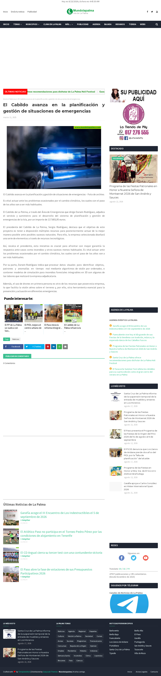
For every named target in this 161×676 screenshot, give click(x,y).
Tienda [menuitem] (132, 24)
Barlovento (114, 630)
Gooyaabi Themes (50, 671)
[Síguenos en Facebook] (121, 559)
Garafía (137, 638)
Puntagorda (139, 642)
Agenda (71, 631)
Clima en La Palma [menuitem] (52, 24)
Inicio (5, 11)
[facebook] (147, 11)
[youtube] (156, 11)
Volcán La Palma (74, 636)
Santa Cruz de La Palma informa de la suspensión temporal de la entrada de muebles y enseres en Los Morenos (140, 398)
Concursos (62, 646)
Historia (83, 651)
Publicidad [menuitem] (83, 24)
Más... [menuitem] (68, 24)
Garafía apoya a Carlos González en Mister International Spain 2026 (140, 486)
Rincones (61, 660)
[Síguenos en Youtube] (145, 559)
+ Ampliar (25, 520)
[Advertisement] (80, 62)
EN (120, 568)
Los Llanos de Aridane (118, 642)
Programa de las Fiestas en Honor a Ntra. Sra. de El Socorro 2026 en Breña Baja (140, 470)
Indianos (93, 651)
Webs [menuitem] (142, 24)
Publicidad (32, 11)
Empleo (61, 651)
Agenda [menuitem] (96, 24)
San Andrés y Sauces (142, 645)
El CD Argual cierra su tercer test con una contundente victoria (61, 552)
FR (128, 568)
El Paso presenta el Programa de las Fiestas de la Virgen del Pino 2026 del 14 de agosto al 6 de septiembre (140, 435)
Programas (81, 641)
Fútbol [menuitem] (9, 31)
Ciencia (79, 660)
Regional (82, 631)
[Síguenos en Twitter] (133, 559)
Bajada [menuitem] (107, 24)
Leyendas (98, 655)
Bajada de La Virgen (78, 646)
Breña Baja (114, 634)
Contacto (154, 671)
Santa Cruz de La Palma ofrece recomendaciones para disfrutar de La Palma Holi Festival (132, 360)
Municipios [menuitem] (31, 24)
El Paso (137, 634)
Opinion (93, 646)
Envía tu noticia (17, 11)
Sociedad (89, 636)
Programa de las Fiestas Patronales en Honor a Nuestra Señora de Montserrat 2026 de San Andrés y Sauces (133, 192)
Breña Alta (138, 630)
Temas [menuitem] (16, 24)
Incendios (78, 655)
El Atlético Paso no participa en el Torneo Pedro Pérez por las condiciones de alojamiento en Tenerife (61, 533)
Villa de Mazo (140, 653)
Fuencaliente (114, 638)
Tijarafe (112, 653)
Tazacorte (138, 649)
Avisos (60, 641)
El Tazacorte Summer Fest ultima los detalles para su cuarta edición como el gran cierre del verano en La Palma (132, 372)
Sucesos (70, 641)
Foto (70, 660)
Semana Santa (64, 655)
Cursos (99, 636)
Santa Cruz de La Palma (119, 649)
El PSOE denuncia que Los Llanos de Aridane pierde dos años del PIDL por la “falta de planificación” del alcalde (141, 454)
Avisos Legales (141, 671)
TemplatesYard (24, 671)
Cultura (61, 636)
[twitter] (152, 11)
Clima (88, 655)
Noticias (12, 99)
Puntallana (114, 645)
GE (124, 568)
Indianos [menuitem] (120, 24)
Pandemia (72, 651)
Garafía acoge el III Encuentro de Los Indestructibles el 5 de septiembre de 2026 (129, 327)
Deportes (93, 631)
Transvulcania (96, 641)
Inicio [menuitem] (6, 24)
